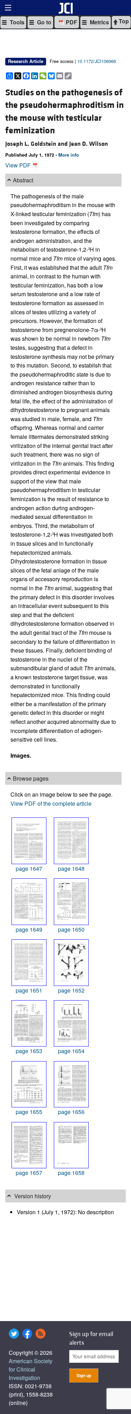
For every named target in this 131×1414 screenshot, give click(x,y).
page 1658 (71, 1173)
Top (123, 21)
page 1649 (29, 929)
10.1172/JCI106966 (96, 61)
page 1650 (71, 929)
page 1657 (29, 1173)
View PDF (18, 165)
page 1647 (29, 868)
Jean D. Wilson (88, 144)
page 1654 (71, 1051)
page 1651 (29, 990)
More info (68, 155)
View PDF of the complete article (51, 803)
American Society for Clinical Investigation (30, 1369)
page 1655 (29, 1112)
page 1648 (71, 868)
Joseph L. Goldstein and (37, 144)
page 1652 (71, 990)
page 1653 (29, 1051)
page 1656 (71, 1112)
